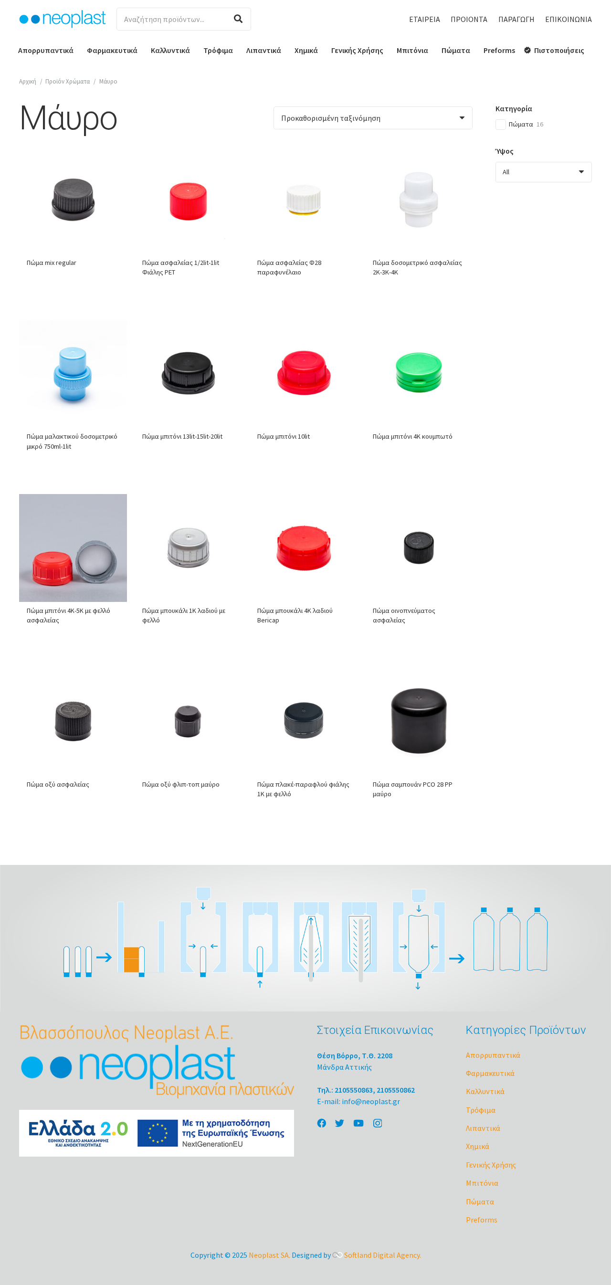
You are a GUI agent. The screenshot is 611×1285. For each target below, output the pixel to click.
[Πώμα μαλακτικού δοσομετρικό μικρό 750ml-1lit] (73, 374)
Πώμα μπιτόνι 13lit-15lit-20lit (182, 436)
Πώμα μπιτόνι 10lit (283, 436)
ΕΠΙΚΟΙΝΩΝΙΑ (568, 19)
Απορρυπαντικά (493, 1055)
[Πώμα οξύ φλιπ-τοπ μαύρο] (188, 722)
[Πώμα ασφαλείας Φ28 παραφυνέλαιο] (304, 200)
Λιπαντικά (483, 1128)
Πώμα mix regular (51, 262)
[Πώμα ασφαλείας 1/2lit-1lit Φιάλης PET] (188, 200)
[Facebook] (321, 1122)
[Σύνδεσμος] (62, 19)
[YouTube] (358, 1122)
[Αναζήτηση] (238, 19)
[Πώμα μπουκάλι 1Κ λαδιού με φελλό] (188, 548)
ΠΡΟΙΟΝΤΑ (469, 19)
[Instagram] (377, 1123)
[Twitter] (339, 1122)
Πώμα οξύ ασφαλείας (58, 784)
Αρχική (27, 81)
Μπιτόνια (482, 1183)
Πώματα (480, 1201)
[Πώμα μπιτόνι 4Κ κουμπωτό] (419, 374)
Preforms (481, 1219)
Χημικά (477, 1146)
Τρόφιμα (480, 1110)
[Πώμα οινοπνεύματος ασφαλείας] (419, 548)
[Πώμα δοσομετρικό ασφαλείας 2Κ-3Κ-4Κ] (419, 200)
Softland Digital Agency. (382, 1255)
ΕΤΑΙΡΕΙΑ (424, 19)
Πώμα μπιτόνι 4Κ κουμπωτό (413, 436)
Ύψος (504, 151)
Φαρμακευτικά (490, 1073)
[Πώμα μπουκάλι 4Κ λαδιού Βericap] (304, 548)
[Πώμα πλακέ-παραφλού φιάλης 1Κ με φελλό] (304, 722)
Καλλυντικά (485, 1091)
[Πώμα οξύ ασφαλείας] (73, 722)
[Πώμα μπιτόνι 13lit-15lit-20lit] (188, 374)
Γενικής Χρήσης (491, 1164)
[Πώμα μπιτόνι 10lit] (304, 374)
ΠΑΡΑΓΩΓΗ (516, 19)
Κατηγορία (513, 108)
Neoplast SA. (269, 1255)
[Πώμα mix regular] (73, 200)
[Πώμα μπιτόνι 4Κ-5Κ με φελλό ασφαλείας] (73, 548)
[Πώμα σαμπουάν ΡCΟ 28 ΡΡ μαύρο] (419, 722)
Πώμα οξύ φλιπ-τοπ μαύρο (181, 784)
